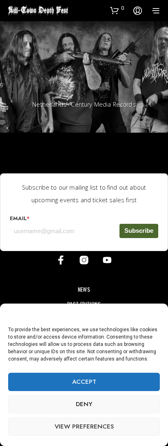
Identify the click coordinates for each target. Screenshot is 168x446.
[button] (156, 314)
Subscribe (138, 230)
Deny (84, 404)
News (84, 289)
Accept (84, 381)
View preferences (84, 426)
